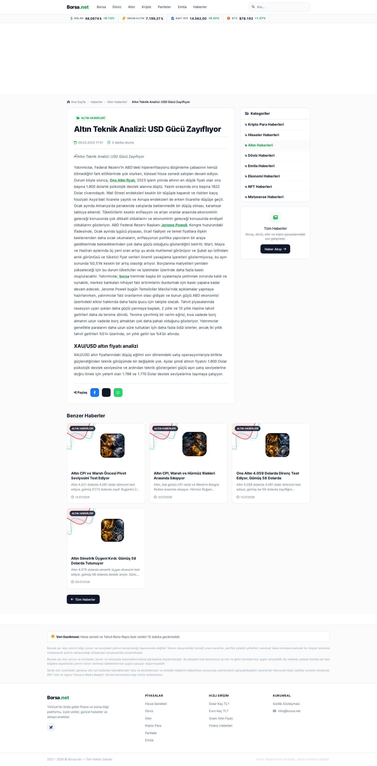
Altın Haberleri (117, 102)
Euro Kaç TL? (218, 711)
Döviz (117, 7)
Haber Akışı (273, 249)
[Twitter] (51, 727)
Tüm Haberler (85, 599)
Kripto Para (153, 725)
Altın (131, 7)
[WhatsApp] (118, 392)
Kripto (146, 7)
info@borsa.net (289, 711)
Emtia (182, 7)
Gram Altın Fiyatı (221, 718)
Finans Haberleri (220, 725)
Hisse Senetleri (156, 704)
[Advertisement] (188, 58)
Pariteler (164, 7)
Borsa (78, 7)
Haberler (200, 7)
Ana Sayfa (78, 102)
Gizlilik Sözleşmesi (286, 704)
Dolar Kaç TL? (219, 704)
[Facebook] (94, 392)
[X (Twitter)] (106, 392)
